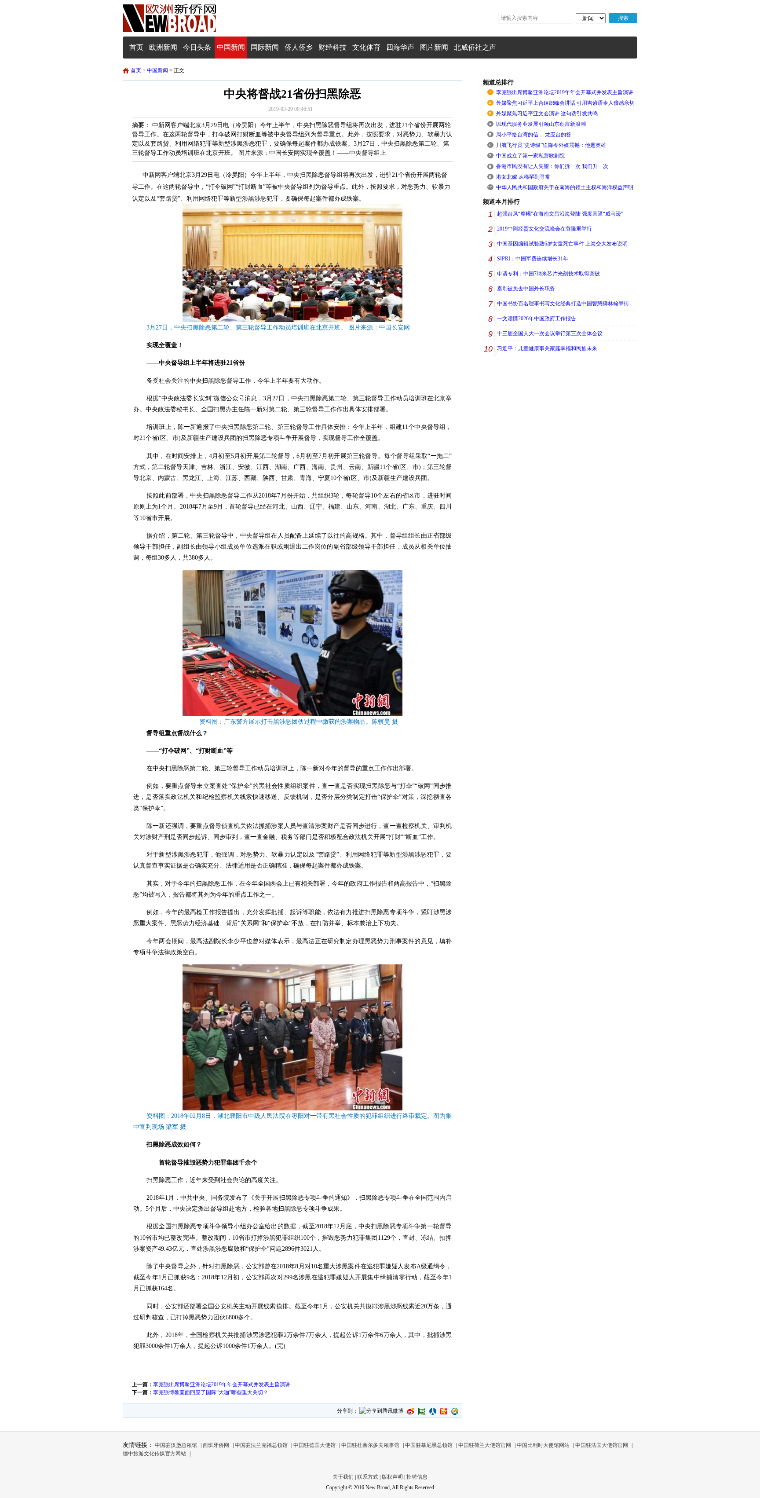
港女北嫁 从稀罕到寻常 (523, 177)
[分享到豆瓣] (421, 1411)
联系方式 (367, 1477)
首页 (136, 70)
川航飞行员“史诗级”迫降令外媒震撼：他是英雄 (551, 145)
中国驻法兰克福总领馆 (261, 1445)
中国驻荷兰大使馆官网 (484, 1445)
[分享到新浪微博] (410, 1411)
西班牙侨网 (216, 1445)
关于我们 (343, 1477)
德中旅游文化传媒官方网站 (154, 1453)
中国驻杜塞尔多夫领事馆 (370, 1445)
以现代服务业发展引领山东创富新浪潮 (541, 124)
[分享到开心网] (443, 1411)
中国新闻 (157, 70)
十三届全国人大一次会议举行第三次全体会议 (550, 333)
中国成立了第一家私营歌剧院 (530, 156)
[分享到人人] (432, 1411)
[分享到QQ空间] (454, 1411)
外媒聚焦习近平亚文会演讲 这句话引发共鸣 (547, 113)
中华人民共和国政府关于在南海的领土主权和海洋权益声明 (564, 187)
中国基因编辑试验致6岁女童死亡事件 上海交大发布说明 (562, 244)
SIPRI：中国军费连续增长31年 (532, 259)
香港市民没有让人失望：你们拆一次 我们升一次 (552, 166)
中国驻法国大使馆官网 (601, 1445)
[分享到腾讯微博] (381, 1411)
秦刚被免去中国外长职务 (526, 289)
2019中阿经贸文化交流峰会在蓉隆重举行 (544, 229)
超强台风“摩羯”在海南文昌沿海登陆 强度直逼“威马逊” (560, 214)
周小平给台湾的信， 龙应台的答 (533, 135)
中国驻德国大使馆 (314, 1445)
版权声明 (392, 1477)
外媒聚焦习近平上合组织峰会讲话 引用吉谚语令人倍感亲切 (565, 103)
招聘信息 (417, 1477)
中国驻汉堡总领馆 (176, 1445)
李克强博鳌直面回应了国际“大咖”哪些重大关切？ (210, 1392)
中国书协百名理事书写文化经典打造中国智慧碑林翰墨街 (563, 303)
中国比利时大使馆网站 (543, 1445)
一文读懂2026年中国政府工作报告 (536, 318)
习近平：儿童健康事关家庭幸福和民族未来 (547, 348)
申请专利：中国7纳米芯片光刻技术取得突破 (548, 274)
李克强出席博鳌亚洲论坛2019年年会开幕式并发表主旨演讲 (221, 1384)
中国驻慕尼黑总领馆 (429, 1445)
